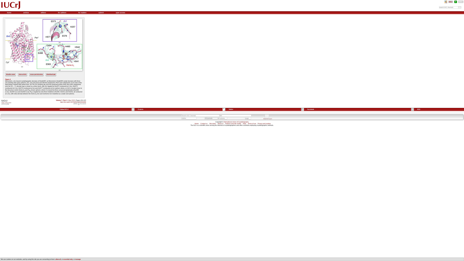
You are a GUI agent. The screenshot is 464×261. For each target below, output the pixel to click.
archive (26, 13)
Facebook (310, 109)
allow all (58, 259)
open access (120, 13)
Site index (212, 123)
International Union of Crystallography (236, 122)
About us (220, 123)
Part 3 (65, 100)
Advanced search (267, 118)
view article (22, 74)
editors (43, 13)
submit (101, 13)
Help (244, 123)
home (9, 13)
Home (197, 123)
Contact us (203, 123)
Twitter (231, 109)
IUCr (450, 2)
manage (78, 259)
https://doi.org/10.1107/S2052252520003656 (73, 102)
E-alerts (140, 109)
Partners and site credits (233, 123)
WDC (461, 2)
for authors (62, 13)
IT (455, 2)
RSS (418, 109)
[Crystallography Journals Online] (446, 2)
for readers (82, 13)
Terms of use (252, 123)
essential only (68, 259)
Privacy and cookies (264, 123)
